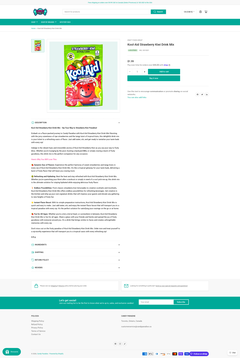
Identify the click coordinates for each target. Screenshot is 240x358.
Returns (61, 286)
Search (160, 12)
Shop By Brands (47, 22)
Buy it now (154, 78)
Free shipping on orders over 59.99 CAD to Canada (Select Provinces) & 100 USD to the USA (120, 3)
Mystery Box (65, 22)
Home (33, 28)
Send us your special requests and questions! (172, 286)
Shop (33, 22)
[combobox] (114, 11)
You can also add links (137, 97)
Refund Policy (37, 324)
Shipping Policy (37, 321)
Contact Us (36, 334)
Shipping (54, 286)
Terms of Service (38, 331)
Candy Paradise (42, 354)
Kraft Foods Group (135, 40)
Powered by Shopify (56, 354)
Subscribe (181, 302)
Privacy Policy (37, 328)
